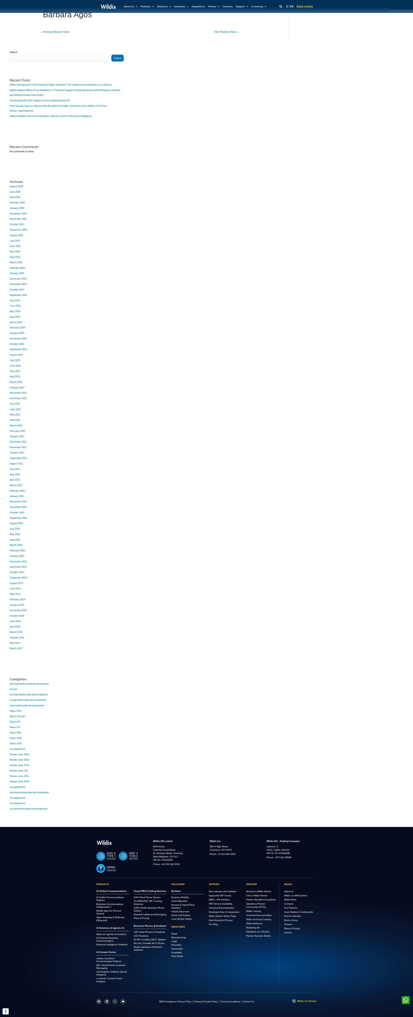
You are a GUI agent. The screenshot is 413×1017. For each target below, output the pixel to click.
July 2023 (15, 360)
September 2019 (18, 577)
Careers (288, 924)
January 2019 (17, 605)
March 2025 (16, 262)
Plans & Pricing (291, 928)
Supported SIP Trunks (220, 895)
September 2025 (18, 229)
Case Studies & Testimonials (298, 912)
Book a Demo (291, 920)
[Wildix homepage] (108, 6)
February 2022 (17, 431)
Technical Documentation (221, 908)
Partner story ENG (19, 759)
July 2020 (15, 528)
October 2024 (17, 289)
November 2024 (18, 284)
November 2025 (18, 218)
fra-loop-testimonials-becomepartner (29, 694)
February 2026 (17, 202)
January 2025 (17, 273)
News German (17, 716)
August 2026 (16, 186)
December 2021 (18, 441)
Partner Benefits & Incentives (261, 899)
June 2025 (15, 246)
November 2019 (18, 566)
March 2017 (16, 648)
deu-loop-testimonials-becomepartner (29, 683)
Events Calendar (292, 916)
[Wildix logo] (104, 842)
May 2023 (15, 371)
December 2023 (18, 338)
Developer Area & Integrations (224, 912)
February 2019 (17, 599)
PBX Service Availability (220, 903)
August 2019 (16, 583)
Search (13, 52)
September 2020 (18, 518)
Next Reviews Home (226, 31)
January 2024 (17, 333)
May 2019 (15, 594)
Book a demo (305, 6)
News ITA (15, 727)
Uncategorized (17, 749)
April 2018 (15, 626)
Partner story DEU (19, 754)
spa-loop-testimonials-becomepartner (29, 792)
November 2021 (18, 447)
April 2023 (15, 376)
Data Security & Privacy (221, 920)
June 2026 (15, 191)
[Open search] (281, 6)
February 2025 (17, 267)
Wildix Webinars (254, 923)
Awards (288, 932)
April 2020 (15, 539)
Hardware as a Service (257, 931)
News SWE (16, 738)
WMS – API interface (219, 899)
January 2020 (17, 556)
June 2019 (15, 588)
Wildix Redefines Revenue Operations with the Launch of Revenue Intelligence (51, 116)
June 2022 (15, 409)
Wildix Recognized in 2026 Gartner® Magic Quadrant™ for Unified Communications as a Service (61, 84)
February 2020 (17, 550)
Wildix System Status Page (222, 916)
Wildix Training (253, 911)
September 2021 (18, 458)
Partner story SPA (19, 776)
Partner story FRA (19, 765)
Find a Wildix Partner (256, 895)
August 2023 (16, 354)
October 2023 (17, 344)
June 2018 (15, 621)
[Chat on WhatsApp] (406, 1000)
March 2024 (16, 322)
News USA (15, 743)
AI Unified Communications (111, 891)
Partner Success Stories (258, 936)
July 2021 (15, 469)
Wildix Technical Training (258, 919)
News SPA (15, 732)
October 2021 (17, 452)
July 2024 (15, 300)
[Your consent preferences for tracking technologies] (6, 1011)
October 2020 (17, 512)
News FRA (15, 711)
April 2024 (15, 316)
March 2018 (16, 632)
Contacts (228, 6)
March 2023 (16, 382)
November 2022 (18, 398)
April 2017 (15, 643)
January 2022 (17, 436)
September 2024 (18, 295)
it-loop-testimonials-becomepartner (28, 700)
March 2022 (16, 425)
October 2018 (17, 615)
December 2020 (18, 501)
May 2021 (15, 474)
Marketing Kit (253, 927)
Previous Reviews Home (54, 31)
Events (13, 689)
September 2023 (18, 349)
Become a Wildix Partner (258, 891)
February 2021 (17, 490)
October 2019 (17, 572)
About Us (288, 891)
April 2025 (15, 257)
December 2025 (18, 213)
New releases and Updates (222, 891)
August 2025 (16, 235)
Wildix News (290, 899)
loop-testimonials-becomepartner (27, 705)
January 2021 (17, 496)
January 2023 (17, 387)
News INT (15, 721)
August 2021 (16, 463)
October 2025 (17, 224)
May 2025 (15, 251)
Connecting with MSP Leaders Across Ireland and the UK (40, 100)
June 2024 (15, 305)
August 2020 (16, 523)
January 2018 (17, 637)
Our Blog (213, 924)
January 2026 (17, 208)
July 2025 (15, 240)
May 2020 (15, 534)
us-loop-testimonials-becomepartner (29, 808)
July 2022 (15, 403)
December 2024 (18, 278)
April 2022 (15, 420)
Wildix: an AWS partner (295, 895)
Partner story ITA (19, 770)
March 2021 (16, 485)
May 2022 (15, 414)
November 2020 (18, 507)
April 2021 (15, 479)
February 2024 (17, 327)
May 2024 (15, 311)
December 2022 (18, 392)
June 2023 (15, 365)
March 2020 (16, 545)
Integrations (198, 6)
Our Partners (290, 908)
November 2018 (18, 610)
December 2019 (18, 561)
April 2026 (15, 197)
